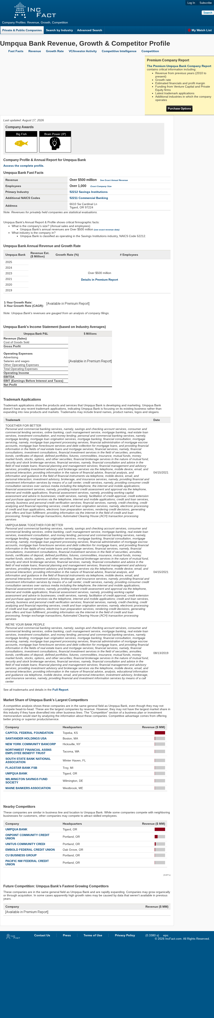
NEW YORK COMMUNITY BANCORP (30, 744)
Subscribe (206, 2)
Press (67, 935)
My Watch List (202, 30)
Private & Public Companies (22, 30)
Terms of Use (93, 935)
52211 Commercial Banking (89, 198)
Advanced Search (89, 30)
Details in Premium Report (99, 279)
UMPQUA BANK (16, 773)
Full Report (60, 689)
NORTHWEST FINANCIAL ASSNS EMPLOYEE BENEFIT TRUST (28, 751)
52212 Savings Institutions (89, 192)
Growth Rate (55, 51)
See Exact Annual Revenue (114, 180)
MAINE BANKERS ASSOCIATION (28, 788)
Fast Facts (15, 51)
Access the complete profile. (23, 165)
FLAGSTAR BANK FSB (21, 767)
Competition (150, 51)
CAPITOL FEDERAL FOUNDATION (29, 732)
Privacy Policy (125, 935)
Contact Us (42, 935)
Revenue (34, 51)
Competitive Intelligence (119, 51)
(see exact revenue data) (106, 229)
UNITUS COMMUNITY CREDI (25, 844)
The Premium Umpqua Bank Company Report (179, 66)
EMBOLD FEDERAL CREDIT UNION (30, 849)
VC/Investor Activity (83, 51)
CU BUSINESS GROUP (21, 855)
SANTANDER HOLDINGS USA (26, 738)
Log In (191, 2)
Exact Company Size (101, 186)
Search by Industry (59, 30)
